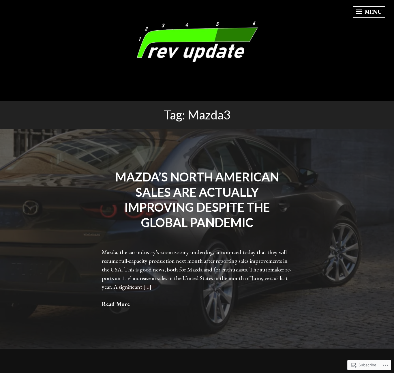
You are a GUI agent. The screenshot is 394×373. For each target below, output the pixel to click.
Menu (372, 12)
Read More (116, 304)
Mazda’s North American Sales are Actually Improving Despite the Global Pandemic (197, 200)
